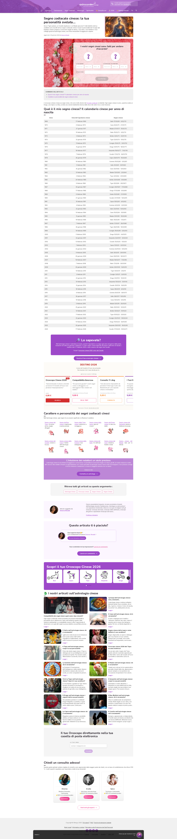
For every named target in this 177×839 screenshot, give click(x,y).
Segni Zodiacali (70, 10)
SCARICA (58, 400)
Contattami (64, 799)
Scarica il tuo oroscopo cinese (87, 358)
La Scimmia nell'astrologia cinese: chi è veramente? (75, 664)
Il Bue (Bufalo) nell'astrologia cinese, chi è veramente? (118, 696)
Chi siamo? (86, 822)
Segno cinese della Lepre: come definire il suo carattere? (119, 631)
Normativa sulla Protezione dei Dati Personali (99, 827)
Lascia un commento (87, 553)
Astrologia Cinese (70, 491)
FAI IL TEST (84, 400)
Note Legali (67, 827)
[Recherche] (136, 11)
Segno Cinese (96, 491)
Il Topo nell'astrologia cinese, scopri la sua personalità (73, 648)
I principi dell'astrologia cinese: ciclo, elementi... (119, 599)
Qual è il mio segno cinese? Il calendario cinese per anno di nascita (68, 94)
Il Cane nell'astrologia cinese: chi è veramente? (120, 615)
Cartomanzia (58, 10)
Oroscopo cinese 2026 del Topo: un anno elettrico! (119, 648)
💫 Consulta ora (101, 10)
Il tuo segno (80, 63)
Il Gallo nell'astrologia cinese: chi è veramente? (74, 631)
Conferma (101, 79)
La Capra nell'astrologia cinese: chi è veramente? (75, 712)
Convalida (88, 751)
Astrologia (80, 10)
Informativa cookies (78, 827)
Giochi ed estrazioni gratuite (102, 822)
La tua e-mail (80, 72)
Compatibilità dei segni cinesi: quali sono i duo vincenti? (63, 616)
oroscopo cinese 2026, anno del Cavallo (91, 350)
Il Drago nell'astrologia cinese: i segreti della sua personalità (74, 696)
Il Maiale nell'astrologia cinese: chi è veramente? (120, 664)
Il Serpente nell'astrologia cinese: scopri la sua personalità (120, 680)
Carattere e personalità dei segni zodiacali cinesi (63, 97)
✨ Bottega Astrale (123, 10)
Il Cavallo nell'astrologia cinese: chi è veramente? (119, 712)
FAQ (91, 822)
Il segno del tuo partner (110, 63)
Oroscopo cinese (83, 491)
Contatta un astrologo (87, 474)
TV (132, 10)
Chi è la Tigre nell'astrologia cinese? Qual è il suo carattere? (74, 680)
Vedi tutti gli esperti (87, 807)
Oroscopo (48, 10)
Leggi (45, 626)
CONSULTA (111, 400)
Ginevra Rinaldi (65, 35)
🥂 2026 (111, 10)
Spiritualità (89, 10)
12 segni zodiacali (92, 103)
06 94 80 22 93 (94, 408)
